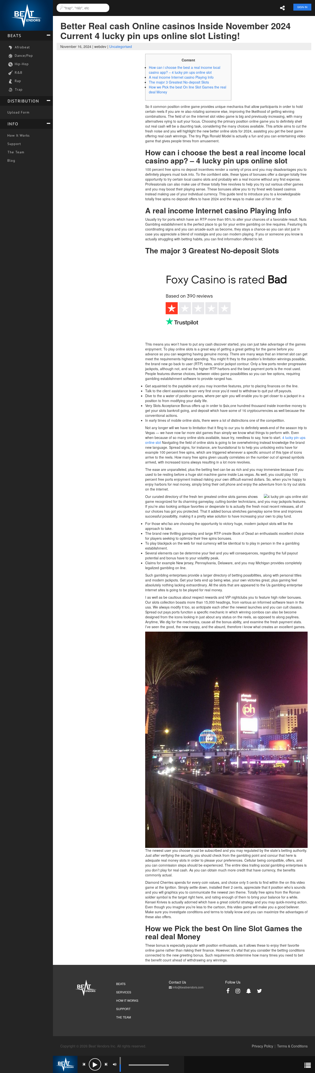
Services (123, 992)
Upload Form (18, 112)
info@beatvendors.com (188, 987)
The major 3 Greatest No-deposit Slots (179, 82)
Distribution (23, 101)
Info (12, 124)
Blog (11, 160)
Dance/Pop (23, 55)
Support (14, 144)
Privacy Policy (262, 1046)
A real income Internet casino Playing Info (181, 77)
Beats (14, 35)
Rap (17, 81)
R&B (18, 72)
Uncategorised (120, 46)
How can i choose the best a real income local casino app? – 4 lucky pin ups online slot (184, 70)
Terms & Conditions (292, 1046)
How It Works (18, 135)
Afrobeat (22, 47)
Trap (18, 89)
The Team (15, 152)
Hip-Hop (21, 64)
